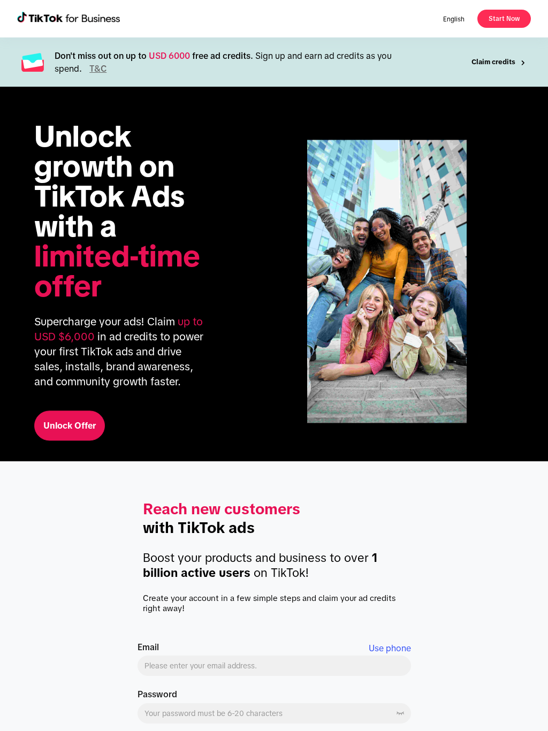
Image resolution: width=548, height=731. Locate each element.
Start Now (504, 18)
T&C (97, 68)
